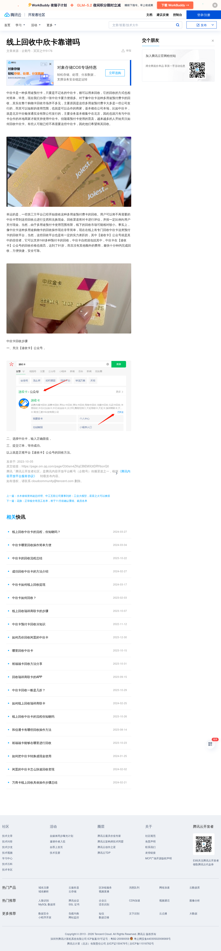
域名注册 (43, 887)
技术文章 (7, 835)
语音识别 (104, 904)
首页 (7, 25)
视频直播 (104, 891)
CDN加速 (134, 900)
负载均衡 (74, 913)
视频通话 (164, 900)
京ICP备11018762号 (142, 943)
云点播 (163, 913)
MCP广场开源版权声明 (158, 858)
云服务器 (74, 887)
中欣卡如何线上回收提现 (28, 584)
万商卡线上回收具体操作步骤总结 (34, 782)
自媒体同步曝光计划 (61, 835)
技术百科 (7, 864)
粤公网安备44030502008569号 (152, 938)
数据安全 (43, 913)
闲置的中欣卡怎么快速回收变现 (33, 769)
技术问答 (7, 841)
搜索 (177, 25)
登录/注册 (203, 15)
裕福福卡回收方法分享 (27, 663)
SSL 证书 (74, 904)
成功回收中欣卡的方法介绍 (30, 571)
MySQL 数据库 (46, 904)
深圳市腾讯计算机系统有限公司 (69, 938)
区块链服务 (105, 887)
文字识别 (134, 913)
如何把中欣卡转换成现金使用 (31, 756)
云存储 (72, 891)
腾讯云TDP (104, 852)
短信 (101, 913)
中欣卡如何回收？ (24, 597)
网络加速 (164, 887)
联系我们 (150, 847)
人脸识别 (43, 900)
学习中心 (7, 858)
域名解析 (43, 891)
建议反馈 (163, 14)
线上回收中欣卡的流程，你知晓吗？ (36, 531)
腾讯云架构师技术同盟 (110, 841)
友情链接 (150, 852)
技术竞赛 (55, 852)
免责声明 (150, 841)
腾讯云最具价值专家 (109, 835)
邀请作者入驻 (57, 841)
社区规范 (150, 835)
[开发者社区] (36, 14)
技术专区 (7, 869)
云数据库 (194, 887)
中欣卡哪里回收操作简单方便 (31, 545)
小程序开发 (44, 917)
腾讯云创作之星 (107, 847)
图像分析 (194, 900)
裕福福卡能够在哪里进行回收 (31, 743)
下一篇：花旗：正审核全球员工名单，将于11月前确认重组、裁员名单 (46, 500)
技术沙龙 (7, 847)
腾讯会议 (74, 900)
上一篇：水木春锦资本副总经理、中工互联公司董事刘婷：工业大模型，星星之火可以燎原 (58, 495)
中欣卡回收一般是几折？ (28, 690)
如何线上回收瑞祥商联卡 (28, 703)
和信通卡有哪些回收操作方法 (31, 729)
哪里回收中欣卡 (22, 650)
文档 (149, 14)
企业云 (103, 900)
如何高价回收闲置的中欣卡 (30, 637)
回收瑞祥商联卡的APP (27, 677)
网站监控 (74, 917)
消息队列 (134, 887)
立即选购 (115, 73)
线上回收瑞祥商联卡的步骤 (30, 611)
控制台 (177, 14)
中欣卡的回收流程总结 (27, 558)
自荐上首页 (56, 847)
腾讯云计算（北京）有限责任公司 (86, 943)
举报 (128, 50)
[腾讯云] (12, 15)
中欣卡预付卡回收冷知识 (28, 624)
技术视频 (7, 852)
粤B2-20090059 (120, 938)
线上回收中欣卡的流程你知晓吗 (33, 716)
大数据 (193, 913)
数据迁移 (104, 917)
